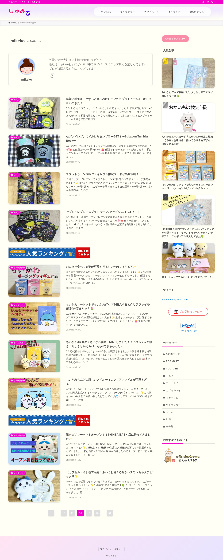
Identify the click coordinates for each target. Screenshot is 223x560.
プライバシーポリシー (111, 549)
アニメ (169, 375)
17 (72, 513)
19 (88, 513)
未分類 (169, 426)
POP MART (172, 361)
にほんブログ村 (188, 331)
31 (109, 513)
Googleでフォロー (175, 38)
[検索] (212, 2)
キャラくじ (172, 397)
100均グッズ (173, 354)
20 (97, 513)
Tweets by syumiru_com (175, 299)
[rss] (208, 2)
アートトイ (172, 383)
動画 (168, 419)
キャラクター (173, 404)
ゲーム (169, 412)
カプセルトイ (173, 390)
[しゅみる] (19, 12)
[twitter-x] (203, 2)
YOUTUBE (172, 368)
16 (63, 513)
